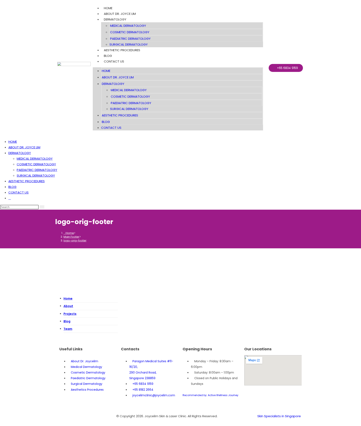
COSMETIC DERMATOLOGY (129, 32)
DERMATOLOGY (115, 19)
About (68, 306)
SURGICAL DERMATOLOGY (128, 44)
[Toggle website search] (9, 198)
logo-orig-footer (75, 240)
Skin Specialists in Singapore (279, 416)
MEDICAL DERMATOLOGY (128, 25)
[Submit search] (41, 207)
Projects (70, 314)
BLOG (108, 56)
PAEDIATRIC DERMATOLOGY (130, 38)
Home (68, 298)
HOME (108, 8)
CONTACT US (114, 61)
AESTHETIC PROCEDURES (122, 50)
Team (68, 329)
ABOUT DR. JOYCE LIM (120, 13)
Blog (67, 321)
